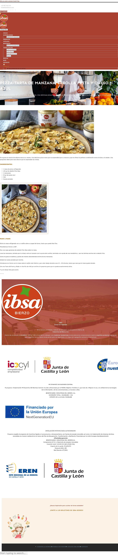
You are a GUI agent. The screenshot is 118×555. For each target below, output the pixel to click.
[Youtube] (10, 9)
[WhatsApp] (13, 9)
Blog (4, 60)
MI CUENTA (3, 11)
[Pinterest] (8, 9)
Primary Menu (4, 29)
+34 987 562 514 (6, 5)
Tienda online (8, 47)
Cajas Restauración (12, 54)
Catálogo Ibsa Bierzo (74, 546)
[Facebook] (1, 9)
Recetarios (6, 43)
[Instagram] (6, 9)
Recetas (5, 58)
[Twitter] (4, 9)
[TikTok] (14, 9)
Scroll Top (16, 1)
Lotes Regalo (10, 52)
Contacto (6, 62)
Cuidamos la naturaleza (13, 37)
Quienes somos (8, 35)
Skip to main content (6, 1)
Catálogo (6, 41)
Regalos (9, 56)
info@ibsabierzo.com (7, 7)
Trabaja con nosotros (60, 546)
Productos (6, 39)
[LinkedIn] (2, 9)
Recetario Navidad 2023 (13, 45)
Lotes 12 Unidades (11, 50)
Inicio (5, 33)
